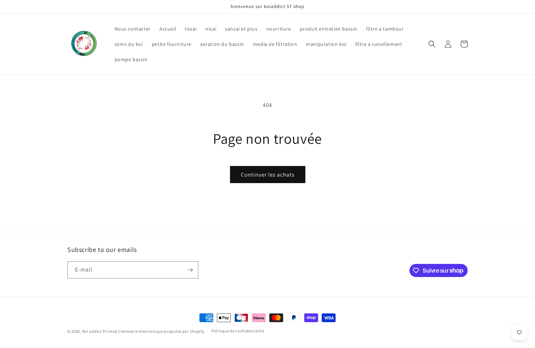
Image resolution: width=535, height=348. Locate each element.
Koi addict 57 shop (100, 331)
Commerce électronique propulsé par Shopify (161, 331)
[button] (432, 44)
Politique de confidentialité (237, 330)
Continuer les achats (267, 174)
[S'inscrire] (190, 269)
